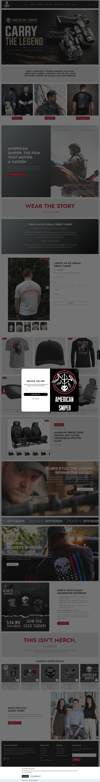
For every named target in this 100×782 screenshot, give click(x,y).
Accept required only (35, 776)
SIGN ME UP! (35, 394)
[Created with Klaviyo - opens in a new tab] (50, 412)
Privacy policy (25, 780)
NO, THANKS (35, 398)
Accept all (25, 776)
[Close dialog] (77, 370)
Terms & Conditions (33, 780)
